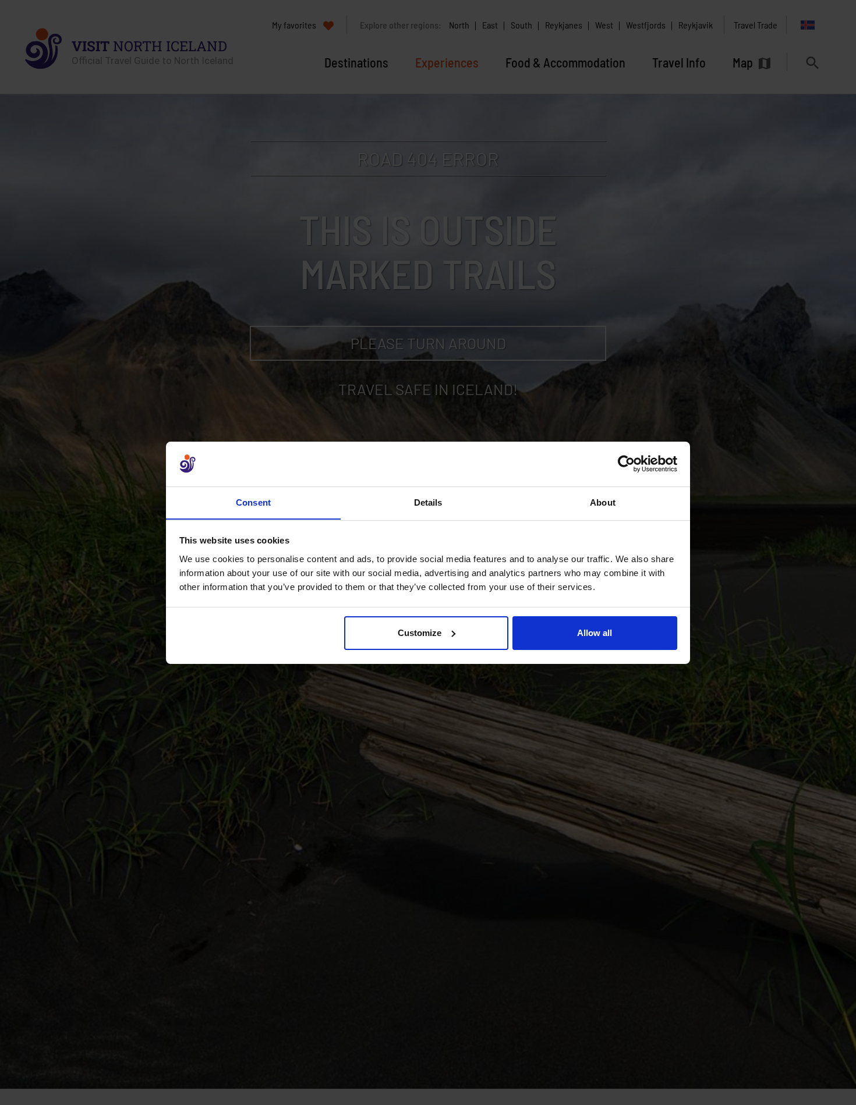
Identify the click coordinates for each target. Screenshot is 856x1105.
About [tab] (603, 502)
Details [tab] (428, 502)
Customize (419, 633)
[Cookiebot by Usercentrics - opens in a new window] (626, 463)
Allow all (594, 633)
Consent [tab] (253, 502)
